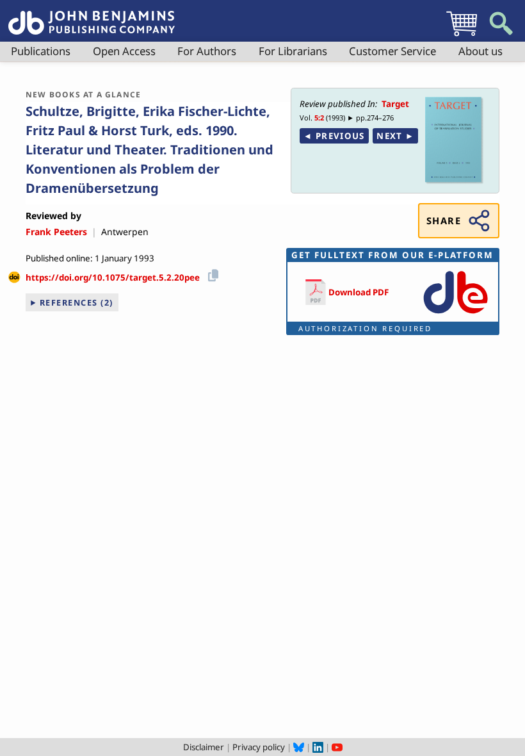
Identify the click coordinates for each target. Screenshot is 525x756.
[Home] (91, 15)
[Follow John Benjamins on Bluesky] (298, 747)
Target (395, 104)
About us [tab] (480, 51)
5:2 (319, 117)
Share (443, 220)
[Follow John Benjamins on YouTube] (337, 747)
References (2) (76, 302)
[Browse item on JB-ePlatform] (455, 314)
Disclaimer (203, 747)
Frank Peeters (56, 232)
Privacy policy (258, 747)
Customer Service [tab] (392, 51)
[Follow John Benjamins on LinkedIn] (317, 747)
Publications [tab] (40, 51)
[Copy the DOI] (211, 273)
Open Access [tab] (124, 51)
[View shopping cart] (461, 36)
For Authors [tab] (206, 51)
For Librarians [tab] (293, 51)
